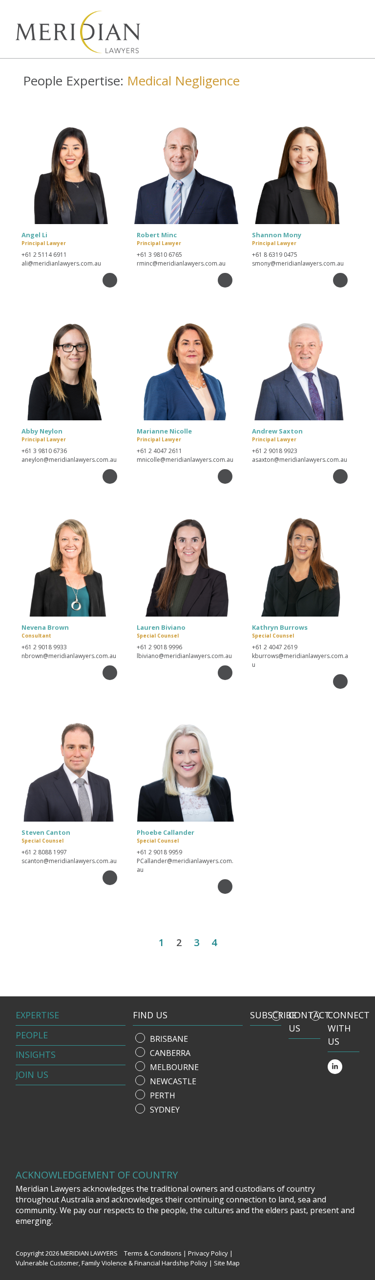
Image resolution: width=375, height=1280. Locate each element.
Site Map (227, 1263)
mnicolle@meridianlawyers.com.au (185, 459)
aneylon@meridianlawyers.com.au (69, 459)
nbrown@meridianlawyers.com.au (68, 656)
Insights (36, 1054)
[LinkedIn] (335, 1066)
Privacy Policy (208, 1253)
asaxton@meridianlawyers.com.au (299, 459)
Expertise (37, 1015)
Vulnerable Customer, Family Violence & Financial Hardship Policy (112, 1263)
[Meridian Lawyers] (70, 32)
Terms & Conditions (153, 1253)
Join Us (32, 1074)
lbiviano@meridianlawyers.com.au (184, 656)
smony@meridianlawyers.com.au (298, 263)
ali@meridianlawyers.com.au (61, 263)
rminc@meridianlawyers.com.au (181, 263)
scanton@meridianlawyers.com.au (69, 861)
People (32, 1035)
